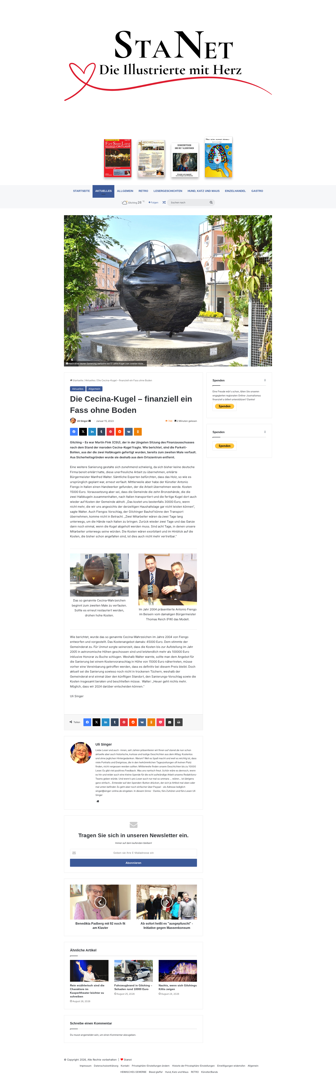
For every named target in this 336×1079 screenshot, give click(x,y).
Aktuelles (103, 190)
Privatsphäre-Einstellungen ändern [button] (151, 1065)
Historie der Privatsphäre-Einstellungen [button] (193, 1065)
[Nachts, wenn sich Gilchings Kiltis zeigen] (178, 971)
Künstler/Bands (209, 1071)
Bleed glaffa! (156, 1071)
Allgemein (125, 190)
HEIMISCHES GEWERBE (133, 1071)
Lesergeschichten (168, 190)
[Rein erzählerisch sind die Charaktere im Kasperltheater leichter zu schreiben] (89, 971)
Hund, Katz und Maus (204, 190)
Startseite (81, 190)
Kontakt (125, 1065)
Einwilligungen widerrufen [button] (231, 1065)
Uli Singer (82, 420)
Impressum (85, 1065)
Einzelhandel (235, 190)
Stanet (128, 1059)
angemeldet (87, 1034)
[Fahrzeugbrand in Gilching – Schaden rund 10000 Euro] (133, 971)
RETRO (143, 190)
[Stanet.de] (168, 65)
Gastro (257, 190)
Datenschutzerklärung (106, 1065)
